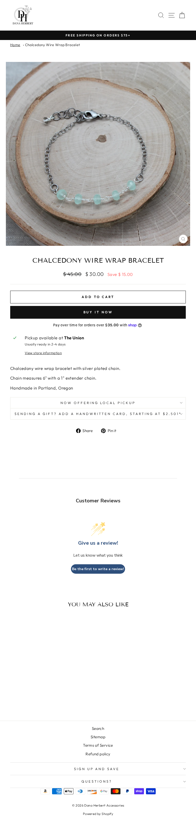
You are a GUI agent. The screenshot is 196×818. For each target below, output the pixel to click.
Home (15, 45)
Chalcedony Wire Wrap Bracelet (52, 45)
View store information (43, 353)
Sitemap (98, 736)
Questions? (96, 781)
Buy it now (98, 312)
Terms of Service (98, 745)
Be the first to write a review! (98, 569)
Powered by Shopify (98, 814)
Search (98, 728)
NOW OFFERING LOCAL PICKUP (98, 403)
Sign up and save (97, 769)
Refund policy (97, 754)
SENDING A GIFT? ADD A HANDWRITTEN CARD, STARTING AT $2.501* (98, 414)
